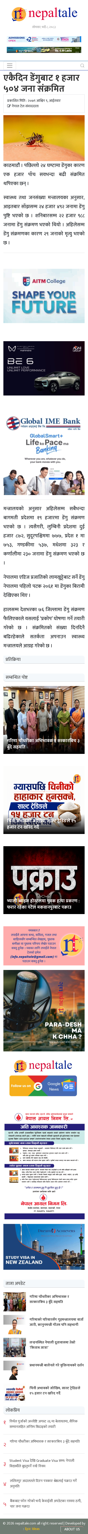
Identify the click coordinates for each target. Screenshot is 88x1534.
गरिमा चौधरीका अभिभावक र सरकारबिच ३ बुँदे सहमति (45, 1442)
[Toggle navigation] (9, 65)
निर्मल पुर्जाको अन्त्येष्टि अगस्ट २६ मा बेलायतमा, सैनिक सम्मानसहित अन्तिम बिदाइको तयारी (43, 1424)
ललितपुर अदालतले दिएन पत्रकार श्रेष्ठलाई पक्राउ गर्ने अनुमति (43, 1483)
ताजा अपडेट (15, 1283)
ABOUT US (72, 1529)
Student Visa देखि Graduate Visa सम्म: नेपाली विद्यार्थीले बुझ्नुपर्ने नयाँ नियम (41, 1463)
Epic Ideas (32, 1529)
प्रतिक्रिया (13, 659)
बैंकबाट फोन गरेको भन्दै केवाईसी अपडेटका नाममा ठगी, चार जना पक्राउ (45, 1504)
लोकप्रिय (13, 1410)
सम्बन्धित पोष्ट (17, 677)
